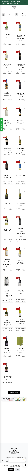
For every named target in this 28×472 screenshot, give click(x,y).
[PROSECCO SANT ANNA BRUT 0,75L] (7, 341)
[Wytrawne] (3, 14)
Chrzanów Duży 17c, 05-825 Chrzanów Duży (14, 457)
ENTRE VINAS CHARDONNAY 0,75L (7, 65)
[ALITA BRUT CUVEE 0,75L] (7, 194)
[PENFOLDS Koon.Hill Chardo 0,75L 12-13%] (20, 312)
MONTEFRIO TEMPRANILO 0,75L (20, 122)
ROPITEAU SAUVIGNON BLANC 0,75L (20, 262)
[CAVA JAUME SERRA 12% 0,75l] (7, 26)
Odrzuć (17, 469)
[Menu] (2, 7)
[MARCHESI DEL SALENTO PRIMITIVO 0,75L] (20, 56)
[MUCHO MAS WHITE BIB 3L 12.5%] (20, 341)
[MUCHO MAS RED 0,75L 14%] (7, 141)
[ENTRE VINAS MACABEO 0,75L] (20, 166)
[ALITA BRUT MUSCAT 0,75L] (20, 141)
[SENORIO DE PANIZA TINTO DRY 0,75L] (20, 85)
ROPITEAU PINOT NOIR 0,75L (20, 292)
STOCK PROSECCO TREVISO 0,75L (7, 94)
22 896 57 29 (7, 461)
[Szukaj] (22, 7)
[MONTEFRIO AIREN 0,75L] (7, 221)
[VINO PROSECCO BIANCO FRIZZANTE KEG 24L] (7, 282)
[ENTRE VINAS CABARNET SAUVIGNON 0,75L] (7, 166)
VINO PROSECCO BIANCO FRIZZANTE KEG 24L (7, 294)
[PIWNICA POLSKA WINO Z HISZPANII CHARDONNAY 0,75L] (7, 252)
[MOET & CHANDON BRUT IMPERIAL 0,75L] (7, 312)
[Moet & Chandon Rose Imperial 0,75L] (7, 368)
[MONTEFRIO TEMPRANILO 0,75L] (20, 112)
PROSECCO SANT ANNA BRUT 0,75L (7, 350)
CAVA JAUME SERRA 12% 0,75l (7, 36)
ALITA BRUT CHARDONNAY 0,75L (21, 203)
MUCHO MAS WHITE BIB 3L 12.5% (20, 350)
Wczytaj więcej (14, 392)
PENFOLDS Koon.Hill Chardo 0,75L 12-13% (20, 321)
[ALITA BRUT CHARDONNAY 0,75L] (20, 194)
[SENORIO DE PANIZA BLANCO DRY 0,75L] (7, 112)
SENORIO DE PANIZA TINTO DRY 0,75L (21, 94)
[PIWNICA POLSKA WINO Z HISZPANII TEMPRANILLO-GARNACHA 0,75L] (20, 221)
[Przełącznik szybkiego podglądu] (11, 23)
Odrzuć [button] (25, 2)
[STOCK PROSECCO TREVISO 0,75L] (7, 84)
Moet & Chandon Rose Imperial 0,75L (7, 377)
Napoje (10, 14)
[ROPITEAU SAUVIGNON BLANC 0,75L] (20, 252)
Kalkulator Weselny (1, 124)
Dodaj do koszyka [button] (10, 43)
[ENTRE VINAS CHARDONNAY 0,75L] (7, 56)
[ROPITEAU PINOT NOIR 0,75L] (20, 282)
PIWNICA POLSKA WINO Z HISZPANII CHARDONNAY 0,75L (7, 263)
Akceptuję (11, 469)
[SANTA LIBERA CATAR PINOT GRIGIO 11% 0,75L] (20, 27)
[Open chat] (25, 465)
